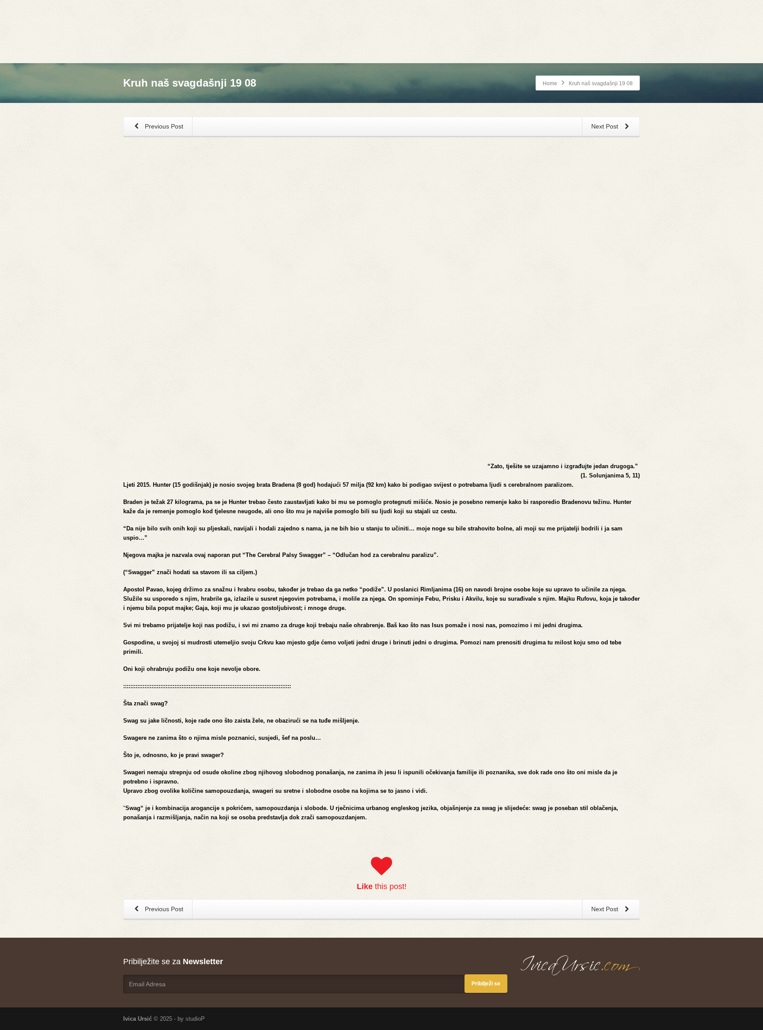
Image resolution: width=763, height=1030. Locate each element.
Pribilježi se (486, 984)
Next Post (605, 126)
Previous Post (163, 126)
